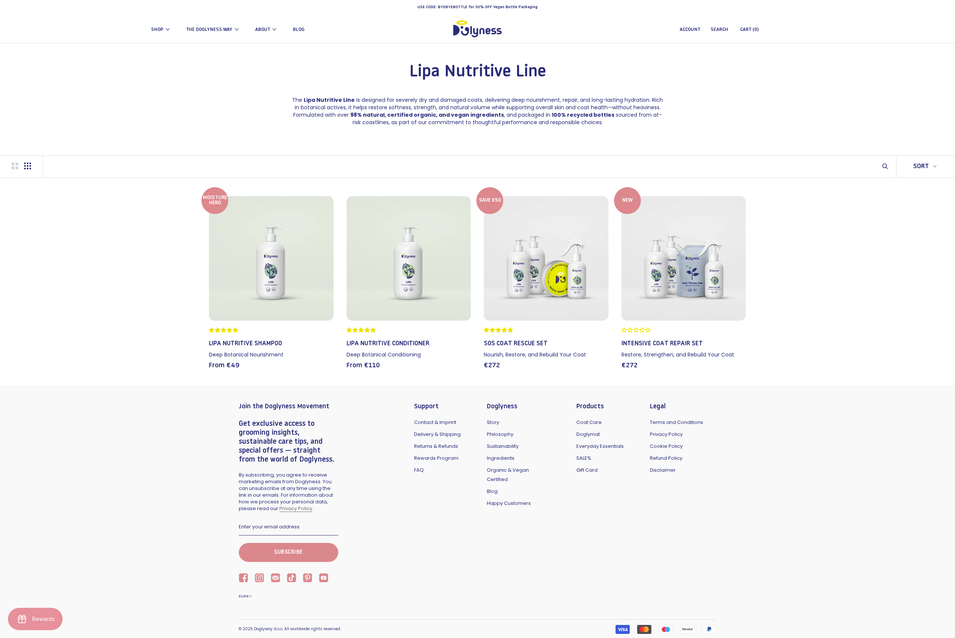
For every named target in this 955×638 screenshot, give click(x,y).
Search (719, 29)
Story (493, 422)
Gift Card (587, 470)
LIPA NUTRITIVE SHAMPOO (245, 343)
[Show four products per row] (27, 166)
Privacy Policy (295, 508)
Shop (157, 29)
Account (690, 29)
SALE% (583, 458)
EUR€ (244, 596)
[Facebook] (243, 578)
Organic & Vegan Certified (508, 474)
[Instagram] (259, 578)
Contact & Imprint (435, 422)
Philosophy (500, 434)
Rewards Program (436, 458)
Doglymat (588, 434)
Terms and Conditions (676, 422)
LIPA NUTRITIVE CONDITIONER (388, 343)
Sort (922, 166)
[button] (224, 330)
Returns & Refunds (436, 446)
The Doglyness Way (209, 29)
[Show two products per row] (15, 166)
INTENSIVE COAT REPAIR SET (662, 343)
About (262, 29)
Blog (298, 29)
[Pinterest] (307, 578)
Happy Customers (509, 503)
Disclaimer (663, 470)
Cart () (749, 29)
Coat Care (589, 422)
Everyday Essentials (600, 446)
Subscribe (288, 552)
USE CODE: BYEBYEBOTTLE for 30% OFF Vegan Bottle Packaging (477, 7)
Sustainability (503, 446)
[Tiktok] (291, 578)
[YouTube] (323, 578)
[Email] (275, 578)
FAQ (419, 470)
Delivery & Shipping (437, 434)
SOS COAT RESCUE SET (516, 343)
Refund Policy (666, 458)
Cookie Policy (666, 446)
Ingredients (500, 458)
